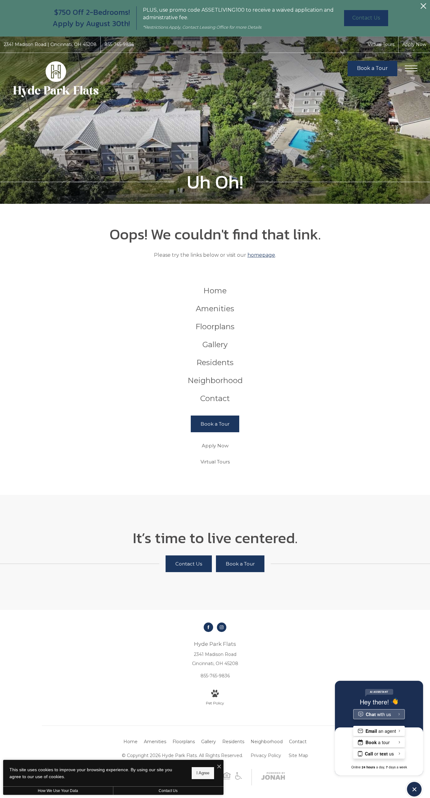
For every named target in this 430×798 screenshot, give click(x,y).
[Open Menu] (411, 68)
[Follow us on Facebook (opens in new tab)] (208, 627)
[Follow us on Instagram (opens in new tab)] (221, 627)
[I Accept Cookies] (219, 767)
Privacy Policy (266, 755)
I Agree (202, 773)
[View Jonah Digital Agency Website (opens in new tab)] (273, 777)
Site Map (298, 755)
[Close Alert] (423, 7)
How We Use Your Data (58, 791)
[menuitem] (215, 291)
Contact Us (168, 791)
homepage (261, 255)
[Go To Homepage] (56, 79)
